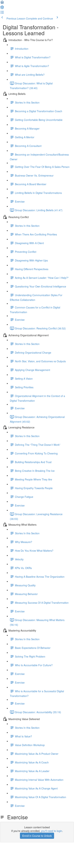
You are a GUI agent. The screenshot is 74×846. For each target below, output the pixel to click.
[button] (2, 3)
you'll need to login (51, 831)
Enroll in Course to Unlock (37, 836)
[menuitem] (2, 8)
